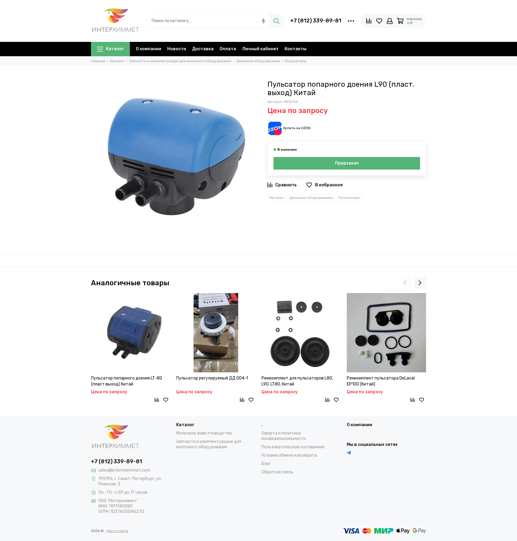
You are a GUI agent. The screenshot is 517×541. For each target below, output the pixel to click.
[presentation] (405, 283)
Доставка (203, 48)
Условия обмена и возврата (289, 455)
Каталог (115, 48)
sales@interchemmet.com (124, 470)
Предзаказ (347, 163)
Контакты (295, 48)
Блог (266, 463)
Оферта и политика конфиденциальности (283, 436)
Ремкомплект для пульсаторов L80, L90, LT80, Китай (297, 381)
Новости (176, 48)
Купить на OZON (297, 128)
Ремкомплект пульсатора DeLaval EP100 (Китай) (381, 381)
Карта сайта (117, 531)
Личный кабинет (260, 48)
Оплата (228, 48)
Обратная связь (277, 472)
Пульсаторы (349, 198)
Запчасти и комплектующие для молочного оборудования (208, 444)
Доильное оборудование (311, 198)
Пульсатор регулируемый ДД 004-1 (212, 378)
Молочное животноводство (204, 433)
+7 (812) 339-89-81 (315, 20)
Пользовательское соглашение (293, 446)
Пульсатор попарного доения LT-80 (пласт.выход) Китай (126, 381)
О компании (148, 48)
